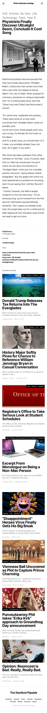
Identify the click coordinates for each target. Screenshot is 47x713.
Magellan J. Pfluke (8, 378)
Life (34, 13)
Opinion (16, 661)
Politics (35, 275)
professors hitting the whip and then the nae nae (20, 260)
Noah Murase (6, 681)
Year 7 (42, 327)
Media (20, 701)
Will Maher (5, 637)
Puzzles (13, 701)
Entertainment (14, 561)
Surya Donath (6, 585)
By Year (25, 13)
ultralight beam (8, 262)
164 (28, 386)
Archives (27, 701)
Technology (9, 17)
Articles (14, 13)
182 (7, 438)
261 (23, 275)
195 (26, 327)
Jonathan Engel (8, 243)
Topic (22, 17)
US (37, 327)
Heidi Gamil (6, 430)
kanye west (6, 257)
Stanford (41, 386)
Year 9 (31, 17)
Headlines (38, 699)
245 (4, 13)
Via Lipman (5, 537)
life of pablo (16, 257)
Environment (21, 438)
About (34, 701)
